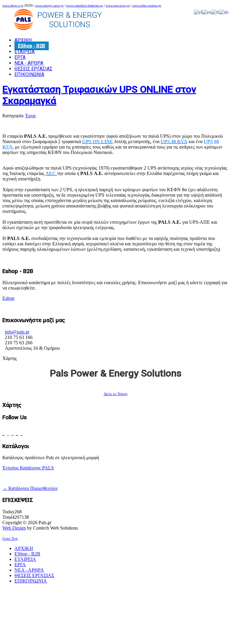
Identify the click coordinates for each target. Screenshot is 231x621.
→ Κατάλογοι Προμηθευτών (30, 488)
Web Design (14, 527)
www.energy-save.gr (49, 5)
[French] (215, 11)
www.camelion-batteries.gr (84, 5)
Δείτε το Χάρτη (116, 394)
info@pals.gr (17, 331)
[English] (206, 11)
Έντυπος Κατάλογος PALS (28, 467)
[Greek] (198, 11)
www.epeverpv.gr (118, 5)
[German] (224, 11)
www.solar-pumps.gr (146, 5)
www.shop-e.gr (12, 5)
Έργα (30, 115)
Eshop (8, 298)
